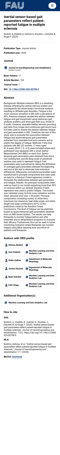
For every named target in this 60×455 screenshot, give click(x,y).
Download (17, 356)
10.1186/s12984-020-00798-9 (24, 89)
